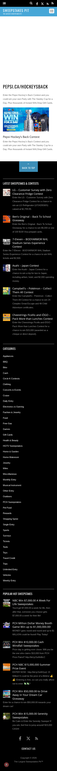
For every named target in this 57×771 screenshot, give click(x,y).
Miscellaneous (10, 474)
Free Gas (7, 423)
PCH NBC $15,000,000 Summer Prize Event (31, 666)
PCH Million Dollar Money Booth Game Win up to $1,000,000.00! (32, 625)
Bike (5, 367)
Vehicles (7, 575)
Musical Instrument (12, 485)
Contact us (28, 748)
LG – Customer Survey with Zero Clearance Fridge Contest (32, 191)
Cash (5, 373)
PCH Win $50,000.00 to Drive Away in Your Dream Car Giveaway (29, 694)
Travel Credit (9, 558)
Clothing (7, 384)
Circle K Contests (11, 378)
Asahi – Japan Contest (25, 265)
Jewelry (6, 463)
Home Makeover (11, 457)
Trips (5, 564)
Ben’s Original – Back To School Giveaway (31, 218)
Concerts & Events (12, 390)
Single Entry (8, 524)
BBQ (5, 362)
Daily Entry (8, 401)
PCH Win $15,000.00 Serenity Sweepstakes (30, 715)
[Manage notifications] (6, 764)
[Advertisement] (28, 49)
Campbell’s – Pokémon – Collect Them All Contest (31, 290)
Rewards (7, 513)
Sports (6, 530)
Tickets (6, 541)
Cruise (6, 395)
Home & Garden (11, 451)
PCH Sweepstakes (12, 502)
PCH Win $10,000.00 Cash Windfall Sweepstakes (28, 643)
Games (6, 429)
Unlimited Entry (10, 569)
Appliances (8, 356)
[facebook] (37, 3)
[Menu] (4, 3)
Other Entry (8, 491)
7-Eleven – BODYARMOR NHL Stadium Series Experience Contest (30, 242)
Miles (5, 468)
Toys (5, 552)
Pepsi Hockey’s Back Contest (21, 137)
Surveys (7, 535)
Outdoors (7, 496)
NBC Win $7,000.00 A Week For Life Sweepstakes (31, 602)
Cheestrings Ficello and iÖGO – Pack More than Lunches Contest (32, 316)
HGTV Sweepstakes (13, 446)
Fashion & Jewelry (12, 412)
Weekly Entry (9, 580)
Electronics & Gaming (13, 406)
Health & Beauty (10, 440)
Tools (5, 547)
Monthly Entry (9, 479)
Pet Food (7, 507)
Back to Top (28, 167)
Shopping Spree (10, 519)
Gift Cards (8, 434)
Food (5, 418)
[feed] (48, 3)
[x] (42, 3)
